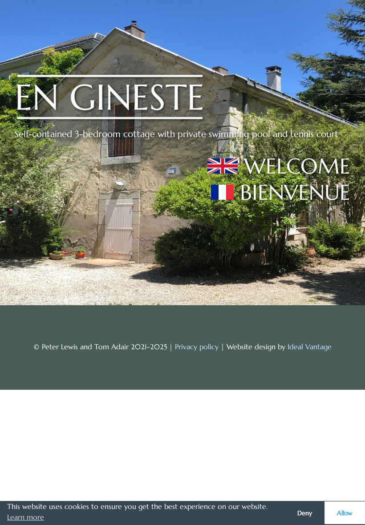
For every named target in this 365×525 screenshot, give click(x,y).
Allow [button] (345, 513)
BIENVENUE (295, 192)
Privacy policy (197, 346)
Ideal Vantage (310, 346)
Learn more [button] (25, 517)
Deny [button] (304, 513)
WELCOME (297, 166)
